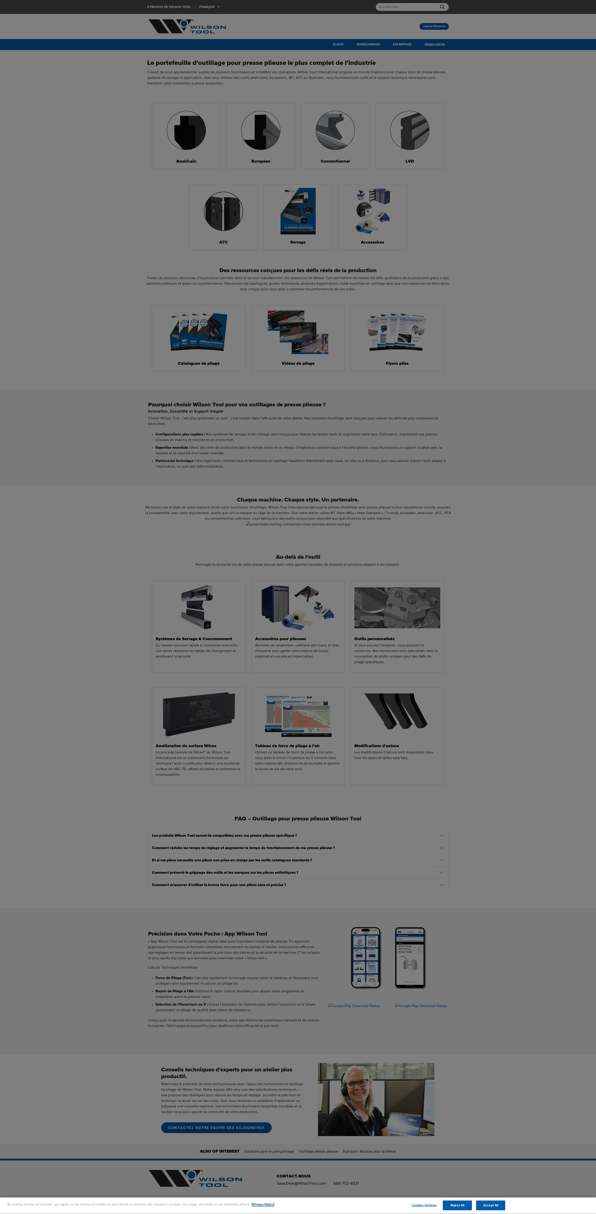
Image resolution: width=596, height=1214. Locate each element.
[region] (298, 1205)
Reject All (457, 1205)
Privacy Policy (263, 1204)
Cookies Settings (424, 1205)
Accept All (490, 1205)
